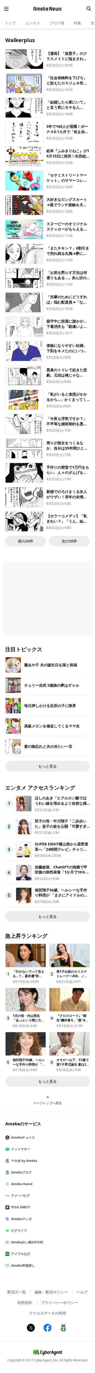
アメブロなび (20, 1254)
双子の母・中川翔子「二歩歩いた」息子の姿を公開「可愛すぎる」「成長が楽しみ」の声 (61, 826)
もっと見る (47, 766)
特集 (77, 22)
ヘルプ (82, 1291)
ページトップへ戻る (47, 1103)
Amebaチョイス (23, 1137)
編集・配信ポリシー (51, 1291)
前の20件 (25, 540)
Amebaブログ (21, 1172)
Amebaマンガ (21, 1219)
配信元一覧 (16, 1291)
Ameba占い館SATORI (27, 1242)
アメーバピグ (20, 1195)
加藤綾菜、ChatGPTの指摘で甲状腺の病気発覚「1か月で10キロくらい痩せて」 (62, 872)
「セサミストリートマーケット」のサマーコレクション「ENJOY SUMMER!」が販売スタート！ (67, 183)
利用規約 (24, 1302)
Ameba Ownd (21, 1184)
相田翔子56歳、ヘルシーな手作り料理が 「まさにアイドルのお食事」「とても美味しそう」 (61, 895)
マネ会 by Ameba (24, 1160)
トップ (10, 22)
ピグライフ (19, 1230)
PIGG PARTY (20, 1207)
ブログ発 (57, 22)
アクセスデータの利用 (47, 1313)
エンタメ (32, 22)
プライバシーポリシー (59, 1302)
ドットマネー (20, 1149)
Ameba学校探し (23, 1265)
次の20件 (69, 540)
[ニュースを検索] (89, 9)
